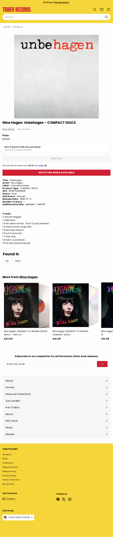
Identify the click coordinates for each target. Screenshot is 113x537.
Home (7, 27)
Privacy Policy (9, 475)
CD (7, 260)
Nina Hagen (9, 129)
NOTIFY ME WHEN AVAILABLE (56, 172)
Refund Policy (9, 471)
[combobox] (56, 17)
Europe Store (62, 2)
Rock (17, 260)
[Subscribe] (102, 364)
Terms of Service (11, 479)
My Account (8, 484)
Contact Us (8, 462)
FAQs (5, 458)
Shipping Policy (10, 467)
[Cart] (101, 9)
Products (18, 27)
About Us (7, 454)
